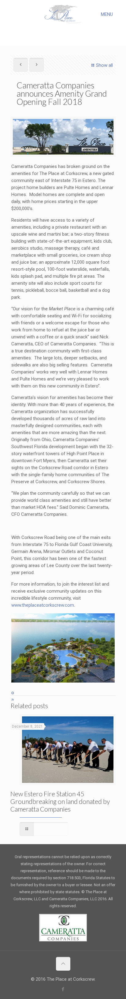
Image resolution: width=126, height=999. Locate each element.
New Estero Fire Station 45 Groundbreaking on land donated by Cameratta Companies (60, 801)
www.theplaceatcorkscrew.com (42, 605)
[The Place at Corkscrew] (63, 14)
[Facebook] (63, 989)
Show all (104, 65)
